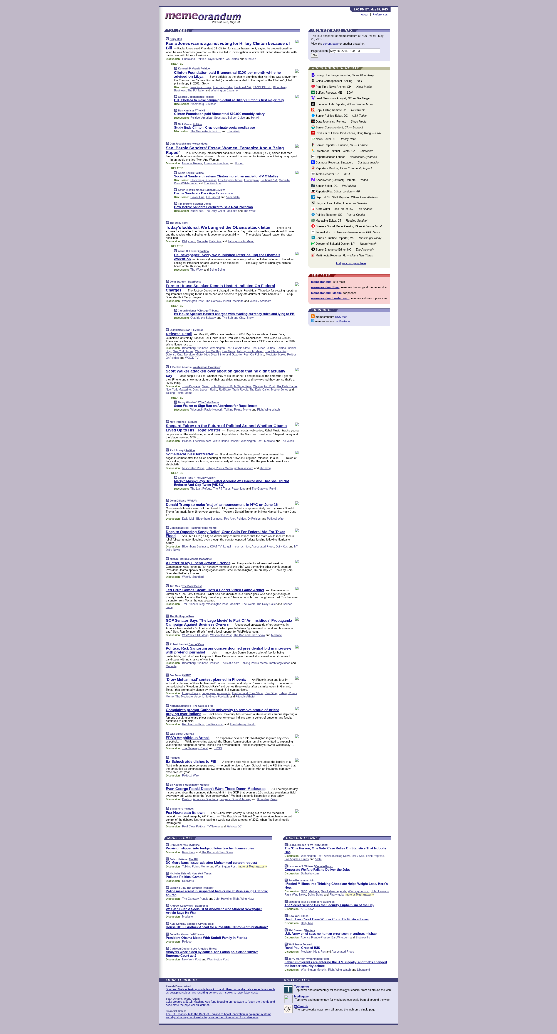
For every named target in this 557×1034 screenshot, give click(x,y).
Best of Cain (196, 644)
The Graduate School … (205, 131)
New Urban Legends (333, 891)
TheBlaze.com (230, 663)
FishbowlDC (234, 826)
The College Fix (202, 706)
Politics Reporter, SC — (340, 214)
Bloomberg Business (203, 104)
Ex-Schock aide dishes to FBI (191, 762)
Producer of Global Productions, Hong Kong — (348, 133)
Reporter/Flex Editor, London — (337, 191)
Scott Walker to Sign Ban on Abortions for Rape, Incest (215, 406)
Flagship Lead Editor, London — (341, 203)
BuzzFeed (196, 210)
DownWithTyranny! (186, 183)
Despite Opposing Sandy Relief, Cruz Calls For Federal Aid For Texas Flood (225, 534)
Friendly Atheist (245, 696)
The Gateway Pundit (218, 301)
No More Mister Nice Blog (200, 354)
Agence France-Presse (315, 937)
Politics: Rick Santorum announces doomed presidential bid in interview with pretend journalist (228, 650)
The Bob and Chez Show (237, 317)
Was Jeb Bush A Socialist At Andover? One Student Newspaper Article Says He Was (214, 910)
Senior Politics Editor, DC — (341, 115)
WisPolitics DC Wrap (195, 635)
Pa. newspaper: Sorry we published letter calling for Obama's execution (227, 257)
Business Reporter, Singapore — (347, 162)
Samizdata (233, 197)
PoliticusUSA (242, 87)
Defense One (174, 354)
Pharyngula (336, 894)
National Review (192, 163)
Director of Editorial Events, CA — (344, 151)
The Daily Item (178, 223)
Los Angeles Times (230, 180)
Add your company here (351, 263)
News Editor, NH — (336, 139)
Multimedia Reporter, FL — (344, 255)
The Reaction (212, 183)
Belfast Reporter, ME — (333, 92)
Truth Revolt (240, 389)
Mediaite (284, 180)
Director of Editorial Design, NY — (345, 243)
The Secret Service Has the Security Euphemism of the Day (329, 905)
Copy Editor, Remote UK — (340, 110)
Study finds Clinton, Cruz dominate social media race (214, 127)
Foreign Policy (191, 693)
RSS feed (341, 316)
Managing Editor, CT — (341, 220)
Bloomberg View (267, 799)
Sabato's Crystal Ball (200, 924)
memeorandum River (325, 287)
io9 (312, 880)
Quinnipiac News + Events (186, 330)
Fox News (228, 351)
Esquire (193, 422)
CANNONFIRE (262, 87)
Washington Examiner (224, 90)
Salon (205, 386)
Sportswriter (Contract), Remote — (341, 180)
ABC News (198, 934)
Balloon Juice (236, 117)
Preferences (380, 14)
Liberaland (188, 59)
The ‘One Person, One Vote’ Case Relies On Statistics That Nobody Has (335, 850)
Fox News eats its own (185, 813)
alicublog (265, 468)
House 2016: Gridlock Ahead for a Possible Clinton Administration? (217, 927)
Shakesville (363, 937)
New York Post (191, 959)
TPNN (218, 748)
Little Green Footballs (215, 696)
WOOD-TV (192, 357)
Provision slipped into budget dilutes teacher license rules (210, 848)
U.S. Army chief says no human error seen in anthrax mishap (331, 933)
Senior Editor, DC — (335, 185)
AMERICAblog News (337, 855)
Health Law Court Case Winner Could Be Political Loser (327, 919)
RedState (225, 389)
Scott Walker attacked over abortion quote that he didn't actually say (225, 373)
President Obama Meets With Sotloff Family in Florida (206, 938)
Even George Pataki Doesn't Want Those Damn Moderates (215, 789)
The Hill (200, 110)
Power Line (197, 197)
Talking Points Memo (241, 241)
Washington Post (193, 301)
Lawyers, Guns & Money (235, 799)
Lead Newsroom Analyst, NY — (342, 98)
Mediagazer (302, 996)
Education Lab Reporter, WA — (344, 104)
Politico (201, 59)
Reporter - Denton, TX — (343, 168)
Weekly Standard (260, 301)
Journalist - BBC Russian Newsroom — (347, 232)
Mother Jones (203, 203)
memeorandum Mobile (326, 293)
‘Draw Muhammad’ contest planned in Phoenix (206, 679)
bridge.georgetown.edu (216, 693)
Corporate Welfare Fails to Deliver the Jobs (317, 869)
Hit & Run (319, 951)
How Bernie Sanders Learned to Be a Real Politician (213, 207)
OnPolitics (232, 59)
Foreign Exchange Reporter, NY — (344, 75)
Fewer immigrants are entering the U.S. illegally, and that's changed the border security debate (336, 964)
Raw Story (271, 693)
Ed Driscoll (213, 197)
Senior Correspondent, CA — (339, 127)
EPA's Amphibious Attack (188, 738)
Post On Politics (253, 354)
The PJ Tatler (196, 90)
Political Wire (275, 518)
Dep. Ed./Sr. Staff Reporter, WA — (346, 197)
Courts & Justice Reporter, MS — (348, 238)
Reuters (310, 930)
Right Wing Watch (268, 409)
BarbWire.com (214, 724)
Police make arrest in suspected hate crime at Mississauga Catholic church (217, 893)
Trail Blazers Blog (276, 351)
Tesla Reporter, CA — (332, 174)
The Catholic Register (200, 888)
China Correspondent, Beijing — (338, 81)
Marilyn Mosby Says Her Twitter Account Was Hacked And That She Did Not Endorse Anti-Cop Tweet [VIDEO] (231, 483)
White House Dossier (226, 441)
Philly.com (188, 241)
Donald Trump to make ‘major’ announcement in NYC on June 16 (222, 505)
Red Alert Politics (235, 518)
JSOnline (194, 845)
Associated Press (193, 468)
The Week (233, 131)
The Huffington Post (182, 616)
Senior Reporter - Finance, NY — (341, 145)
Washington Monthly (208, 351)
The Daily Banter (287, 386)
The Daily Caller (223, 87)
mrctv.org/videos (196, 143)
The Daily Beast (209, 402)
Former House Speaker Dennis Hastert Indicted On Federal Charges (220, 288)
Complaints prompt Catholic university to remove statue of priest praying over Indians (222, 712)
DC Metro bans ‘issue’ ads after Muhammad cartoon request (211, 862)
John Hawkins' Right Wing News (231, 386)
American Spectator (213, 117)
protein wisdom (243, 468)
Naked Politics (287, 354)
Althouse (250, 59)
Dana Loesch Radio (205, 389)
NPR (304, 891)
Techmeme (301, 986)
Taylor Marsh (216, 59)
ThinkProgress (191, 386)
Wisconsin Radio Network (206, 409)
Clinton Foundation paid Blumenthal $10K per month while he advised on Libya (227, 75)
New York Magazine (178, 389)
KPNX (187, 675)
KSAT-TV (215, 546)
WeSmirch (301, 1006)
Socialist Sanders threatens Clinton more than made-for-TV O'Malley (226, 176)
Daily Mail (176, 39)
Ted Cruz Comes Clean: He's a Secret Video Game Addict (215, 590)
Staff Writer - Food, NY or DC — (343, 209)
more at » (252, 866)
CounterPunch (324, 866)
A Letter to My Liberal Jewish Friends (198, 563)
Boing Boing (217, 269)
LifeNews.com (202, 441)
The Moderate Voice (188, 696)
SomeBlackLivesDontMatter (190, 454)
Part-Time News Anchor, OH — (343, 86)
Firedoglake (251, 180)
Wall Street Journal (181, 734)
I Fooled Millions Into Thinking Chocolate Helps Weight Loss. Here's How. (336, 885)
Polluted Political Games (184, 877)
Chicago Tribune (208, 310)
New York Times (200, 87)
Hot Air (255, 117)
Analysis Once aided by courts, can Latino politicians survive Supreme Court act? (212, 953)
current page (331, 43)
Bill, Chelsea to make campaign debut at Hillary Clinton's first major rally (229, 100)
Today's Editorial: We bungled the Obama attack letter (218, 227)
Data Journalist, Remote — (340, 121)
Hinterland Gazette (230, 354)
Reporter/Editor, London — (346, 156)
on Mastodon (343, 321)
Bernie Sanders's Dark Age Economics (203, 193)
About (364, 14)
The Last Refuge (200, 488)
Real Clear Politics (263, 348)
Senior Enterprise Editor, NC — (344, 249)
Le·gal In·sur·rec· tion (236, 546)
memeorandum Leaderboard (330, 298)
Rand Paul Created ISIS (302, 948)
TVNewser (213, 826)
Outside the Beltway (203, 317)
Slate (246, 348)
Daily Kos (215, 241)
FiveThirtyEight (317, 845)
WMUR (192, 500)
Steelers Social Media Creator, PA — (348, 226)
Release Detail (179, 334)
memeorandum (321, 281)
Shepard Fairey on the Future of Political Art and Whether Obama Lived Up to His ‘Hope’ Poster (226, 428)
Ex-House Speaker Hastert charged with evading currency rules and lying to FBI (234, 314)
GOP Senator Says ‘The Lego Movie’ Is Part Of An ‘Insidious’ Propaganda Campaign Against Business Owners (229, 622)
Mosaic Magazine (200, 559)
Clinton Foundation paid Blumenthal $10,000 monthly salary (219, 114)
